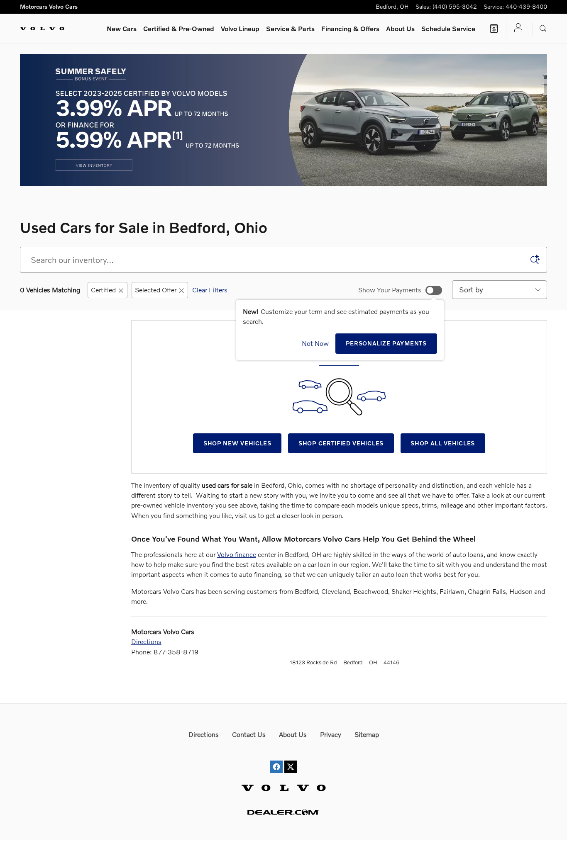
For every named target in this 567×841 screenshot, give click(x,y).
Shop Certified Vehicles (341, 443)
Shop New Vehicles (237, 443)
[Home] (42, 29)
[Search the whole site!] (543, 29)
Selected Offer (155, 290)
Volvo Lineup (240, 28)
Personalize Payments (386, 343)
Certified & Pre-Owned (178, 28)
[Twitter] (290, 759)
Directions (146, 641)
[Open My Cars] (515, 28)
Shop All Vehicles (443, 443)
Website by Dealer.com (283, 812)
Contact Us (249, 734)
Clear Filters (209, 290)
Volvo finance (236, 554)
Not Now (315, 343)
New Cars (122, 28)
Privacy (330, 734)
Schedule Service (448, 28)
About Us (400, 28)
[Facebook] (276, 759)
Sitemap (366, 734)
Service (290, 28)
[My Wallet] (494, 28)
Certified (103, 290)
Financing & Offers (350, 28)
